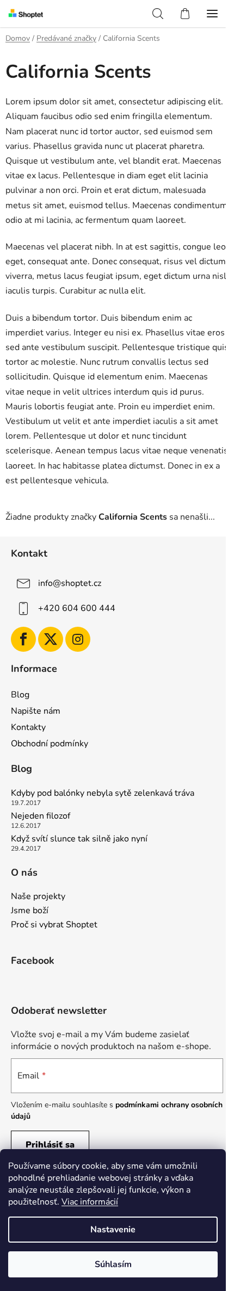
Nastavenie (113, 1230)
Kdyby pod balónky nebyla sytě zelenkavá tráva (102, 794)
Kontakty (28, 727)
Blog (20, 695)
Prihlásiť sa (50, 1145)
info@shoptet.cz (69, 583)
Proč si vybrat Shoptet (54, 925)
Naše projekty (38, 897)
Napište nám (35, 711)
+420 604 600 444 (76, 608)
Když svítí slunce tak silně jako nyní (79, 839)
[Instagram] (77, 639)
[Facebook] (23, 639)
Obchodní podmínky (49, 744)
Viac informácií (89, 1202)
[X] (50, 639)
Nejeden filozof (40, 816)
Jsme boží (29, 911)
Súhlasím (113, 1264)
